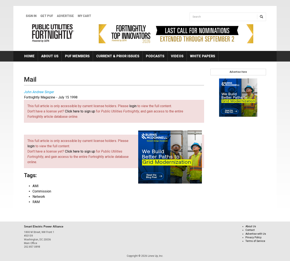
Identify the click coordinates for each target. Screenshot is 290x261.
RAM (36, 202)
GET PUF (46, 16)
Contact (250, 230)
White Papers (202, 56)
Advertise (65, 16)
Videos (177, 56)
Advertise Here (238, 71)
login (133, 106)
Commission (41, 191)
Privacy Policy (253, 237)
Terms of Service (255, 241)
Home (29, 56)
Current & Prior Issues (117, 56)
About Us (49, 56)
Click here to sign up (80, 111)
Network (38, 197)
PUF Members (77, 56)
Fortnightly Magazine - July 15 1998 (50, 97)
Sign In (31, 16)
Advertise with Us (255, 233)
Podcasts (155, 56)
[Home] (53, 33)
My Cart (84, 16)
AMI (35, 186)
